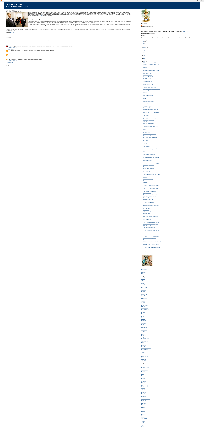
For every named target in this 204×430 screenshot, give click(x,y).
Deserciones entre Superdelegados (148, 101)
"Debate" (144, 166)
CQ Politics (143, 371)
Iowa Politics (143, 388)
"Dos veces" (145, 67)
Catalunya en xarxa (144, 294)
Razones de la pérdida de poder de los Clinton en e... (151, 70)
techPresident (143, 419)
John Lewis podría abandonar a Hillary (149, 79)
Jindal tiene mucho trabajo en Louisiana (149, 154)
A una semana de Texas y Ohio (148, 84)
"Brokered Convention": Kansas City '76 (149, 183)
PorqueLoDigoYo (144, 346)
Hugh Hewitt (143, 382)
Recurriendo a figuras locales (147, 239)
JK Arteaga (143, 331)
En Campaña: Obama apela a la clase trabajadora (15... (151, 148)
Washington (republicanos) (147, 193)
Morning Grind (143, 393)
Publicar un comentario (9, 62)
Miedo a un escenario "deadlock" (148, 211)
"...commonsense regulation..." (148, 149)
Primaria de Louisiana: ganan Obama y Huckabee (150, 194)
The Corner (143, 421)
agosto (144, 52)
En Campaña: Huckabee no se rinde (148, 202)
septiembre (145, 50)
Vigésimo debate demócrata (147, 81)
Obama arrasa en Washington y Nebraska (149, 196)
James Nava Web (144, 330)
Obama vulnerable (146, 115)
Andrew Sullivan (143, 364)
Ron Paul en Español (144, 349)
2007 (143, 253)
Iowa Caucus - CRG (144, 385)
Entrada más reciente (9, 63)
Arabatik (142, 283)
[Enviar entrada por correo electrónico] (15, 32)
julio (144, 53)
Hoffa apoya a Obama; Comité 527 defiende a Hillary (151, 112)
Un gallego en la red (144, 356)
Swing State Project (144, 418)
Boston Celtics (143, 288)
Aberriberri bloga (143, 277)
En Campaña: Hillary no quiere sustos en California (151, 236)
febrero (144, 61)
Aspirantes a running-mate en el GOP (149, 168)
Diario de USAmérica (144, 298)
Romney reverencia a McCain (147, 160)
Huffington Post (143, 381)
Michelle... (144, 129)
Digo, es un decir (144, 299)
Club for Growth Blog (144, 370)
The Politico (143, 425)
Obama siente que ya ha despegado (148, 123)
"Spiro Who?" (145, 162)
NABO (142, 273)
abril (144, 58)
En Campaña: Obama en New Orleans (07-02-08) (150, 207)
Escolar (142, 316)
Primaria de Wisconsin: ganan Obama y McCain (150, 126)
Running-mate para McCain (147, 78)
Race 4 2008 (143, 411)
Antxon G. (10, 49)
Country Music (143, 295)
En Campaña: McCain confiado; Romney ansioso (150, 224)
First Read (143, 378)
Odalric (142, 342)
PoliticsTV (143, 407)
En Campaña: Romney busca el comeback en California (151, 247)
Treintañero (143, 353)
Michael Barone (143, 392)
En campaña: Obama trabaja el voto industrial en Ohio (151, 89)
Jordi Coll (9, 53)
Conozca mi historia (186, 31)
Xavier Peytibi (143, 359)
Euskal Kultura (143, 272)
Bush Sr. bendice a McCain (147, 135)
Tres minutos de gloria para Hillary (148, 107)
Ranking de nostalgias (146, 132)
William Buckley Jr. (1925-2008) (148, 76)
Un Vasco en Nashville (14, 4)
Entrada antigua (129, 63)
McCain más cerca (146, 121)
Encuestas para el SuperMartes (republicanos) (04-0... (151, 230)
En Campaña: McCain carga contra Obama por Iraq (151, 64)
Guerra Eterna (143, 323)
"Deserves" (145, 151)
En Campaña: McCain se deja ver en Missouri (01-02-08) (152, 241)
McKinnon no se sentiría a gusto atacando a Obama (151, 157)
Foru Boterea (143, 319)
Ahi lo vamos (143, 279)
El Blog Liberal (143, 306)
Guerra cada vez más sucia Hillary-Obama (149, 87)
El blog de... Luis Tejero (145, 305)
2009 (143, 43)
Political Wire (143, 404)
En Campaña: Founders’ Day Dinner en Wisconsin (151, 138)
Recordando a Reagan (146, 213)
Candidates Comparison (145, 367)
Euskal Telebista (145, 104)
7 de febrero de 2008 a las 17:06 (12, 60)
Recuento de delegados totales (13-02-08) (149, 169)
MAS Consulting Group (144, 335)
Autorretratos (143, 284)
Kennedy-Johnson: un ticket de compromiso (150, 137)
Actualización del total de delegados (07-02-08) (150, 216)
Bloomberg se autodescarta (147, 75)
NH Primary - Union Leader (145, 399)
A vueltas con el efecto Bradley (148, 179)
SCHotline (142, 417)
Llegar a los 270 (145, 182)
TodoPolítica (143, 352)
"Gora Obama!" (145, 177)
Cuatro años (145, 143)
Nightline (144, 98)
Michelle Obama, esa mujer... (147, 106)
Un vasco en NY (143, 357)
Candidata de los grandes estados (148, 165)
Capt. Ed (142, 368)
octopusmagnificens (144, 341)
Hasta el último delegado (147, 242)
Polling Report (143, 408)
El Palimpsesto (143, 312)
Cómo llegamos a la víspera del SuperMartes (150, 228)
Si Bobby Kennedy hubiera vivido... (148, 199)
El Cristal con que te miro (145, 309)
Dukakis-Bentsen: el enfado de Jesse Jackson (150, 110)
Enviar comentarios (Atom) (15, 65)
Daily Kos (142, 374)
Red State (142, 414)
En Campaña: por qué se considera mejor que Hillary (151, 185)
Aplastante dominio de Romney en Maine (149, 238)
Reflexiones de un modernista (146, 348)
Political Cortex (143, 403)
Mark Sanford (41, 15)
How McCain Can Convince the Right (34, 17)
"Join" (144, 233)
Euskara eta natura (144, 317)
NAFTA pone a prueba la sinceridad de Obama (150, 62)
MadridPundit (143, 334)
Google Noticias (143, 320)
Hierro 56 (142, 324)
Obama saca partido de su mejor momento (149, 191)
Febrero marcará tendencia (147, 219)
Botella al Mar (143, 290)
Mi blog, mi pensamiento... (145, 337)
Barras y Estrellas (144, 287)
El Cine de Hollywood (144, 308)
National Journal (143, 396)
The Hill (142, 422)
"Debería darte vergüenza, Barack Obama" (149, 93)
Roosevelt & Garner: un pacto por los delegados (150, 118)
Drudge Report (143, 375)
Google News (143, 379)
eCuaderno (143, 302)
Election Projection (144, 377)
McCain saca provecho (146, 103)
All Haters (142, 280)
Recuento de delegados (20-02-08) (148, 120)
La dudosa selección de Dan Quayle (148, 152)
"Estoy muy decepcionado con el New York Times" (151, 109)
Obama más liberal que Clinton (148, 95)
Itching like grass (144, 327)
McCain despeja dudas (146, 171)
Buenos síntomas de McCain (147, 73)
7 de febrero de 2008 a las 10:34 (12, 47)
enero (144, 251)
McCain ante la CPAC (146, 208)
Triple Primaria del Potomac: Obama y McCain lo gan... (151, 174)
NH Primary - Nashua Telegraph (146, 397)
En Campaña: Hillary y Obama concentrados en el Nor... (151, 225)
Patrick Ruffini (143, 400)
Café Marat (143, 291)
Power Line (143, 410)
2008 (143, 44)
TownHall (142, 426)
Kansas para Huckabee (146, 197)
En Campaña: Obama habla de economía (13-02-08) (151, 163)
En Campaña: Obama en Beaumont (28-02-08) (150, 65)
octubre (144, 49)
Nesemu (142, 339)
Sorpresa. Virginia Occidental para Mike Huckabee (151, 222)
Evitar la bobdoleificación (147, 90)
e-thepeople (143, 301)
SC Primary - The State (145, 415)
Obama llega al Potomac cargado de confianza (150, 180)
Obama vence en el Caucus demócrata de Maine (150, 188)
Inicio (69, 63)
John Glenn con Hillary (146, 146)
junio (144, 55)
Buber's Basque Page (144, 269)
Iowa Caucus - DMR (144, 386)
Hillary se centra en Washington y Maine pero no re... (151, 205)
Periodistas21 (143, 345)
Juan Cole (142, 389)
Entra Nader (145, 92)
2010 (143, 41)
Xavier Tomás (143, 360)
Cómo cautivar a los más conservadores (149, 214)
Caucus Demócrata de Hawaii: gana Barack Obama (151, 124)
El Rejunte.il (143, 313)
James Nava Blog (144, 328)
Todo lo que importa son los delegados (149, 227)
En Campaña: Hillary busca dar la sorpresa (149, 134)
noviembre (145, 47)
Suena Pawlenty (145, 140)
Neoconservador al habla (145, 338)
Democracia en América (145, 297)
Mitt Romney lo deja (146, 210)
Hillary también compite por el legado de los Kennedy (151, 244)
